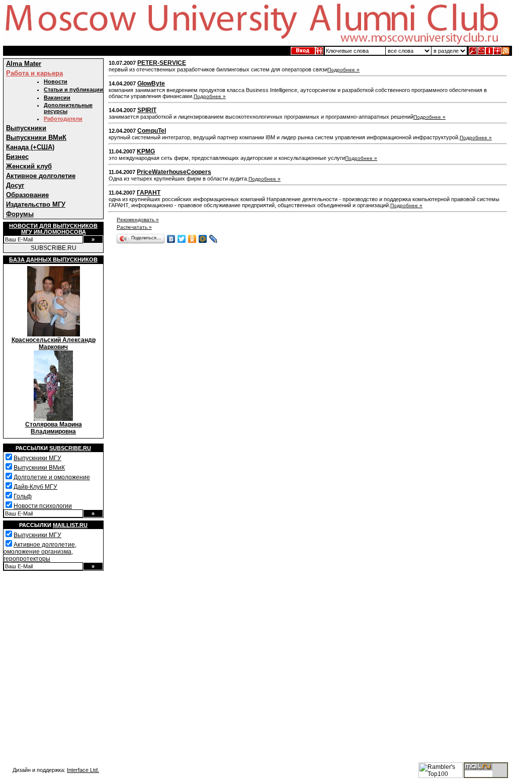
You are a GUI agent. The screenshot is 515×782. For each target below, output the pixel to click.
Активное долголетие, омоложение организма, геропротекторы (40, 551)
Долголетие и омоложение (52, 477)
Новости (55, 81)
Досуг (15, 185)
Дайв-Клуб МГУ (35, 486)
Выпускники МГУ (37, 458)
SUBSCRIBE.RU (53, 247)
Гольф (23, 496)
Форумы (20, 214)
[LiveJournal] (213, 238)
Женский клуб (29, 166)
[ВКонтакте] (171, 238)
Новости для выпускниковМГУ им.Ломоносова (53, 229)
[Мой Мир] (203, 238)
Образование (27, 195)
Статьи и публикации (73, 89)
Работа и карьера (34, 73)
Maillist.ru (70, 525)
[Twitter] (182, 238)
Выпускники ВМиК (36, 137)
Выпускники (26, 128)
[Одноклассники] (192, 238)
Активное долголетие (40, 176)
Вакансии (57, 98)
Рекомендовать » (138, 219)
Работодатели (63, 119)
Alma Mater (23, 63)
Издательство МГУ (35, 204)
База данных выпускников (53, 259)
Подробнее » (343, 69)
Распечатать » (134, 227)
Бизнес (17, 156)
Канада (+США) (30, 147)
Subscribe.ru (70, 448)
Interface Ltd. (83, 770)
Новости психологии (43, 505)
